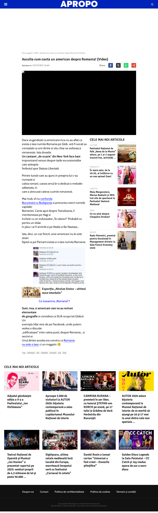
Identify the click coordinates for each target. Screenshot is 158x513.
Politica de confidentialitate (69, 491)
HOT (36, 53)
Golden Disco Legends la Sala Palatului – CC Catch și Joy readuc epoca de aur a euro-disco (135, 462)
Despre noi (28, 491)
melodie (44, 353)
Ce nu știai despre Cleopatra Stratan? (100, 215)
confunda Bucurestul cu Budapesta (37, 201)
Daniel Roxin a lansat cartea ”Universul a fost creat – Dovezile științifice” (97, 460)
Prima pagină (27, 53)
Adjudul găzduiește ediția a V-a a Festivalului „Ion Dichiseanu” (19, 401)
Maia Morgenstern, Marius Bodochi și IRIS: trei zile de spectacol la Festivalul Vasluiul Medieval (102, 198)
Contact (44, 491)
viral (64, 353)
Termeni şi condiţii (126, 491)
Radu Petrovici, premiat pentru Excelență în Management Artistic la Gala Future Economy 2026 (102, 241)
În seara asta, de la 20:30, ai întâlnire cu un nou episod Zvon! (101, 173)
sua (59, 353)
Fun (38, 353)
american (31, 353)
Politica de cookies (100, 491)
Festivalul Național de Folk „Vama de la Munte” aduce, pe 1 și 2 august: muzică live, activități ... (103, 153)
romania (53, 353)
